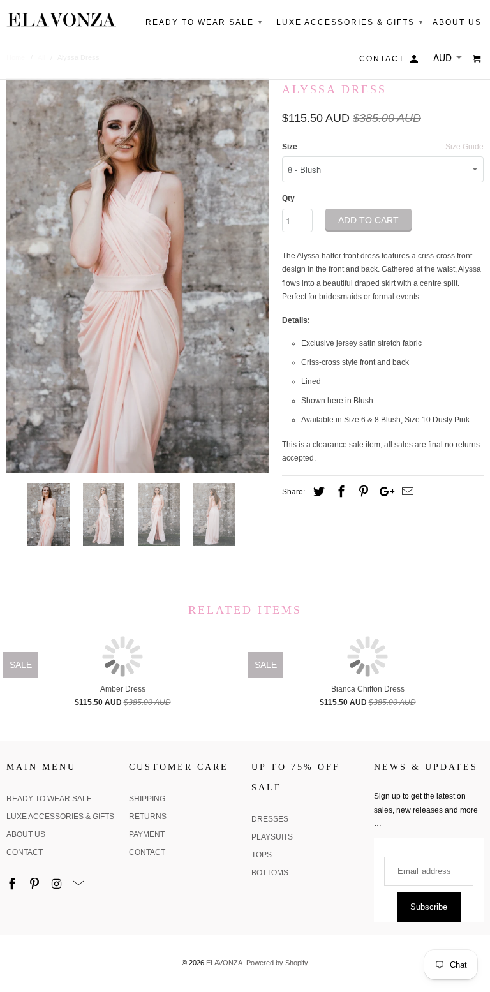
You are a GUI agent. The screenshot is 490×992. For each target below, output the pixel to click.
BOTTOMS (269, 872)
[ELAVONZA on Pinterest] (36, 884)
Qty (288, 198)
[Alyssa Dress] (137, 275)
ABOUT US (25, 834)
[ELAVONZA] (61, 20)
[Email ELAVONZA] (80, 884)
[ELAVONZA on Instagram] (58, 884)
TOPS (261, 854)
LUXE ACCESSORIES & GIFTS (60, 816)
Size (289, 146)
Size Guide (464, 146)
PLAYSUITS (272, 837)
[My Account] (415, 61)
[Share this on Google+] (383, 491)
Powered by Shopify (277, 962)
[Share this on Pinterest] (362, 491)
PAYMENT (147, 834)
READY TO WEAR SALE (49, 798)
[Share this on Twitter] (317, 491)
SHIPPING (147, 798)
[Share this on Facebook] (339, 491)
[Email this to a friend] (406, 491)
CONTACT (24, 852)
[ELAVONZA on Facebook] (13, 884)
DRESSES (269, 819)
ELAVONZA (224, 962)
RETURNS (148, 816)
